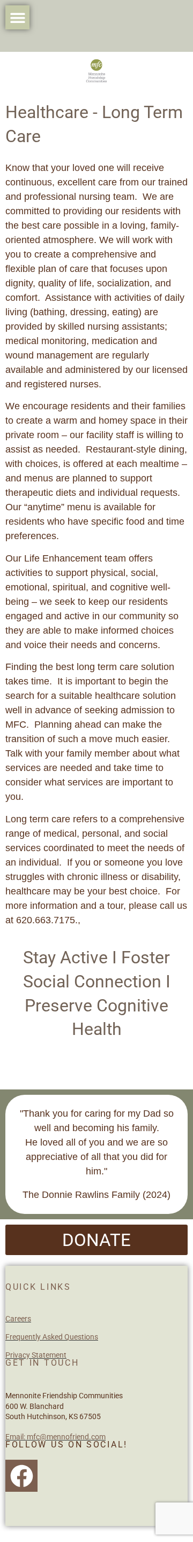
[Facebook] (21, 1476)
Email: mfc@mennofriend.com (55, 1436)
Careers (18, 1318)
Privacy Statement (35, 1355)
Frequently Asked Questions (51, 1337)
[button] (17, 17)
